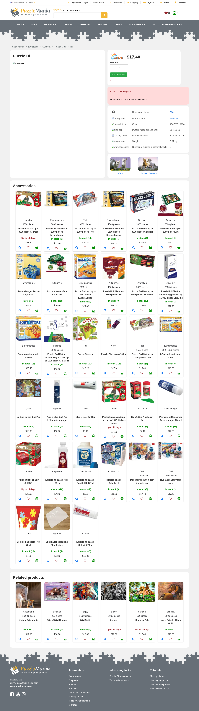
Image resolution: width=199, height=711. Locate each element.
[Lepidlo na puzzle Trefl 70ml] (20, 561)
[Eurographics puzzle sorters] (20, 373)
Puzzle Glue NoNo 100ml (113, 354)
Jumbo (28, 220)
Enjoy (85, 612)
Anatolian (142, 283)
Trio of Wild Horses (57, 620)
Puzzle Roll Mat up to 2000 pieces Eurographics (85, 294)
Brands (102, 24)
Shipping (134, 3)
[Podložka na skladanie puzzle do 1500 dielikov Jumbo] (105, 437)
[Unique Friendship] (20, 639)
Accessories (137, 24)
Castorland (28, 612)
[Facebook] (12, 695)
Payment (150, 3)
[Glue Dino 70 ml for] (76, 436)
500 (172, 112)
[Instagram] (23, 695)
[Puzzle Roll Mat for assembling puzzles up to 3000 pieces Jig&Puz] (162, 311)
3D (153, 24)
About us (73, 688)
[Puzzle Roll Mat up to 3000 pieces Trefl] (76, 248)
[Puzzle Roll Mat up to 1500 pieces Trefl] (133, 373)
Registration (76, 3)
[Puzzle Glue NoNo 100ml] (105, 373)
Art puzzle (170, 220)
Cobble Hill (85, 471)
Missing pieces (157, 676)
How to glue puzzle (159, 680)
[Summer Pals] (133, 639)
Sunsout (46, 47)
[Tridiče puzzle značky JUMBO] (20, 499)
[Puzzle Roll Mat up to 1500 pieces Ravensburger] (105, 248)
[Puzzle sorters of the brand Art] (48, 310)
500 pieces (33, 47)
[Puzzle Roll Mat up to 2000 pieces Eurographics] (76, 311)
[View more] (28, 206)
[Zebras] (105, 639)
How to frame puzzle (160, 684)
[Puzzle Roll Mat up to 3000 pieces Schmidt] (133, 248)
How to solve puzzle (159, 688)
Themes (67, 24)
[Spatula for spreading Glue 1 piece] (48, 561)
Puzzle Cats (60, 47)
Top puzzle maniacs (119, 680)
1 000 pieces (142, 475)
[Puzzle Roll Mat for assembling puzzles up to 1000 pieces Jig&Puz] (48, 374)
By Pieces (50, 24)
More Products (172, 24)
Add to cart (118, 75)
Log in (85, 3)
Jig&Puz (171, 283)
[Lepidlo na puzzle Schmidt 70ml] (76, 561)
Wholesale (117, 3)
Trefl (85, 220)
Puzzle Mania (17, 47)
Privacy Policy (76, 697)
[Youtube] (18, 695)
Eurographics (85, 283)
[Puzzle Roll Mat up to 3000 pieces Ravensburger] (48, 248)
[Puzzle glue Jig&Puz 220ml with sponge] (48, 436)
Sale (34, 24)
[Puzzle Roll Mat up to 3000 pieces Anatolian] (133, 310)
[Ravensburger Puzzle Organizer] (20, 310)
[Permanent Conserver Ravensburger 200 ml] (162, 436)
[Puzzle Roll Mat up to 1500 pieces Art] (105, 310)
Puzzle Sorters (85, 354)
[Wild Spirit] (76, 639)
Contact (166, 3)
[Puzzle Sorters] (76, 373)
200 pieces (57, 616)
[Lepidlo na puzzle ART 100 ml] (48, 499)
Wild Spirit (85, 620)
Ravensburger (57, 220)
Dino (85, 408)
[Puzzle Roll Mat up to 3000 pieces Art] (162, 248)
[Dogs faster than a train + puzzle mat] (133, 499)
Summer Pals (142, 620)
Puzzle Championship (79, 701)
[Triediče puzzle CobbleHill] (105, 499)
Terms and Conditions (79, 692)
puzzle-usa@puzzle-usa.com (24, 683)
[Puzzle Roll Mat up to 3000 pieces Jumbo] (20, 248)
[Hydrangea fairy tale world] (162, 499)
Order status (98, 3)
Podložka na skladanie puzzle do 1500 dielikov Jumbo (114, 420)
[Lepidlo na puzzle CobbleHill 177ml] (76, 499)
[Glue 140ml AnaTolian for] (133, 436)
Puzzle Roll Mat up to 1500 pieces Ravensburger (113, 231)
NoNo (114, 346)
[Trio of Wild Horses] (48, 639)
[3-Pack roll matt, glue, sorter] (162, 373)
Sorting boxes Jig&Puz (28, 417)
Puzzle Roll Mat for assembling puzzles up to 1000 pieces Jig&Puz (57, 357)
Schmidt (142, 220)
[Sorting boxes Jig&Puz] (20, 436)
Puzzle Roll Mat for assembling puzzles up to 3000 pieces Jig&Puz (171, 294)
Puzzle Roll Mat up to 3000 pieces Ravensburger (57, 231)
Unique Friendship (28, 620)
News (20, 24)
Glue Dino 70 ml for (85, 417)
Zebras (113, 620)
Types (118, 24)
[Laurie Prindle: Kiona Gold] (162, 639)
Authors (85, 24)
